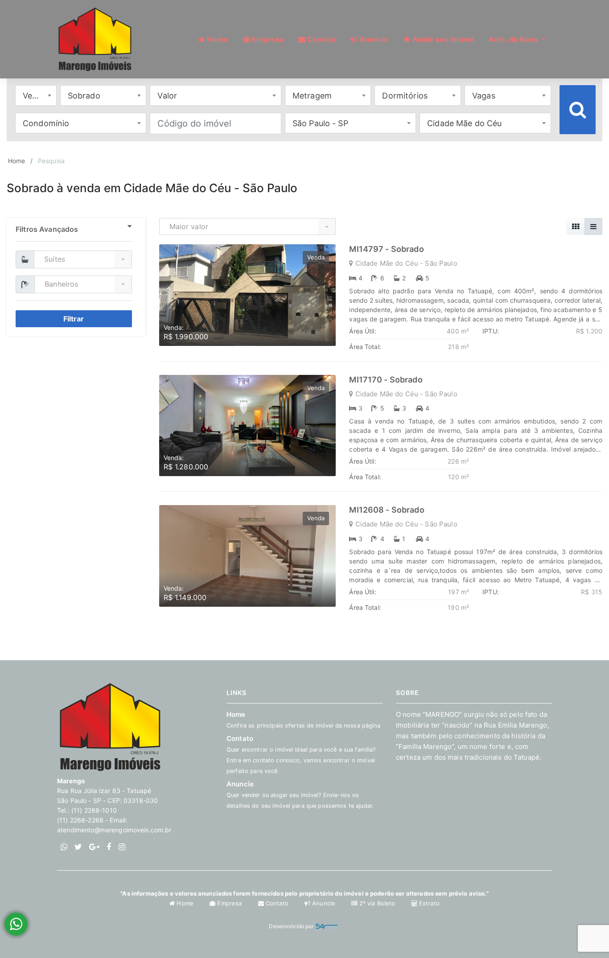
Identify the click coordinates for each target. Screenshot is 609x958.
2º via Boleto (377, 903)
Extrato (428, 903)
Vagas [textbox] (483, 95)
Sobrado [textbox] (84, 95)
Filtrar (73, 318)
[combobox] (36, 95)
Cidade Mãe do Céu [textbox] (464, 123)
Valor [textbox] (167, 95)
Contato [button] (320, 39)
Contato (277, 903)
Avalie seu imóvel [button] (442, 39)
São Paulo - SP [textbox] (320, 123)
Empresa (229, 903)
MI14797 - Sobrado (386, 249)
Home (16, 160)
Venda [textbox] (35, 95)
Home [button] (216, 39)
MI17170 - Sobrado (385, 379)
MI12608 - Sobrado (386, 509)
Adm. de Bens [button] (514, 39)
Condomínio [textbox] (46, 123)
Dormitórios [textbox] (405, 95)
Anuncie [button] (373, 39)
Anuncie (300, 794)
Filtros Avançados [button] (47, 229)
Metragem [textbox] (312, 95)
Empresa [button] (267, 39)
